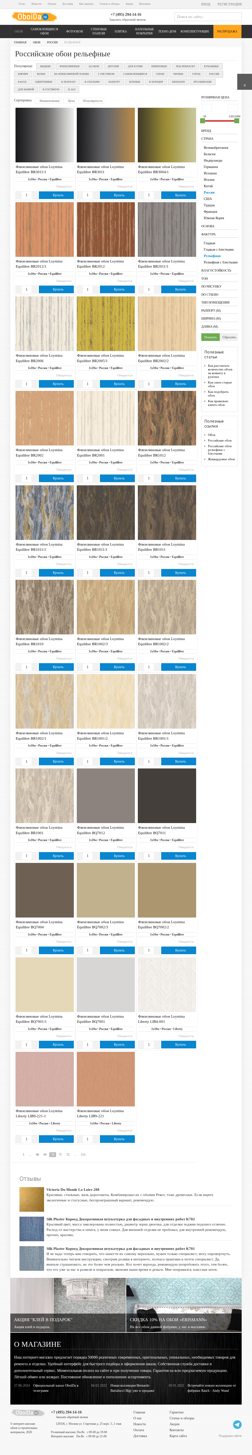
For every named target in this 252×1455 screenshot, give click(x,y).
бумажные (211, 66)
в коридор (156, 81)
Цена (71, 101)
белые (41, 74)
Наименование (49, 101)
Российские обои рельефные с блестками (220, 449)
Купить (57, 195)
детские (113, 66)
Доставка (67, 3)
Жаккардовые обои (221, 459)
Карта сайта (178, 1436)
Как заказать (86, 3)
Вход (205, 4)
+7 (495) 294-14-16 (125, 14)
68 (37, 1154)
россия (214, 74)
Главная (139, 1412)
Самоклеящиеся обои (44, 31)
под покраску (185, 66)
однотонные (43, 81)
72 (67, 1154)
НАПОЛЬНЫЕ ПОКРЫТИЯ (144, 31)
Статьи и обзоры (109, 3)
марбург (114, 81)
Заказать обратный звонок (127, 19)
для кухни (135, 66)
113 (83, 1154)
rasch (22, 81)
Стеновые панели (99, 31)
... (30, 1154)
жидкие (45, 66)
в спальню (92, 81)
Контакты (144, 3)
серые (160, 74)
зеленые (134, 81)
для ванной (26, 89)
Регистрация (229, 4)
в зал (71, 89)
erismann (178, 81)
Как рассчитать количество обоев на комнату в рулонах (220, 371)
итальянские (203, 81)
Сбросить (229, 337)
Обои (19, 31)
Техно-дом (167, 31)
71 (60, 1154)
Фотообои (74, 31)
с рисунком (106, 74)
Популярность (92, 101)
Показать (210, 337)
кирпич (23, 74)
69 (45, 1154)
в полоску (68, 81)
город (196, 74)
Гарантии (177, 1412)
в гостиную (51, 89)
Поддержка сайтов (230, 1435)
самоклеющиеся (135, 74)
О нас (22, 3)
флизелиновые (70, 66)
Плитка (121, 31)
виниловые (159, 66)
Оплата (52, 3)
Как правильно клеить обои (218, 403)
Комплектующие (195, 31)
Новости (37, 3)
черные (178, 74)
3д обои (94, 66)
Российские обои (220, 440)
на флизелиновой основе (71, 74)
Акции (129, 3)
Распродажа (227, 31)
